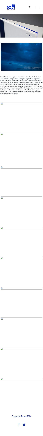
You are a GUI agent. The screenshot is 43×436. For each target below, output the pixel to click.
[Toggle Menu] (37, 7)
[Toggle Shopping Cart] (29, 6)
